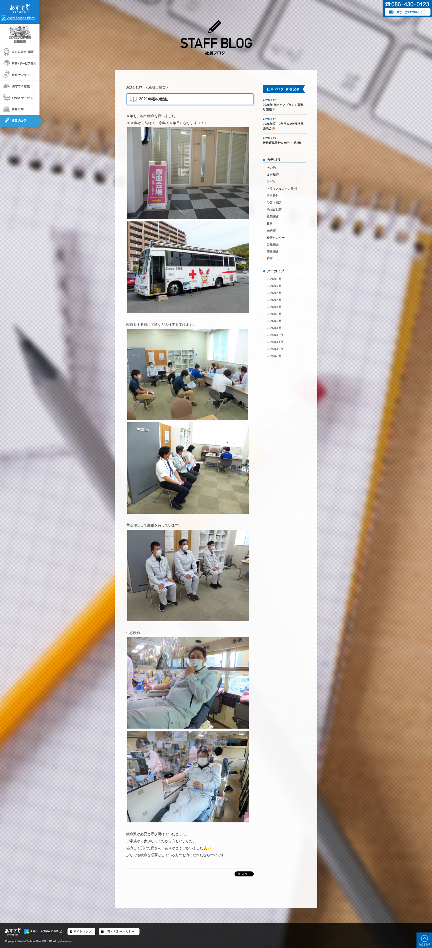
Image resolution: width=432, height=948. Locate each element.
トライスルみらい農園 (282, 188)
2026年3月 (274, 314)
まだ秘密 (273, 174)
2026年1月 (274, 328)
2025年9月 (274, 356)
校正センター (20, 75)
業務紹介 (273, 244)
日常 (270, 223)
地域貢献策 (157, 88)
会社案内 (20, 109)
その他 (271, 167)
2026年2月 (274, 321)
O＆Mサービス (20, 98)
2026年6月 (274, 293)
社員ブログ (20, 121)
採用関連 (273, 216)
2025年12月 (275, 335)
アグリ (271, 181)
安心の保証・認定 (20, 52)
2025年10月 (275, 349)
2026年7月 (274, 286)
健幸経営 (273, 195)
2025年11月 (275, 342)
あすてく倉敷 (20, 86)
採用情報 (20, 35)
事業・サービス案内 (20, 63)
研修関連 (273, 251)
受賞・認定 (274, 202)
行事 (270, 258)
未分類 (271, 230)
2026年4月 (274, 307)
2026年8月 (274, 279)
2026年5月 (274, 300)
